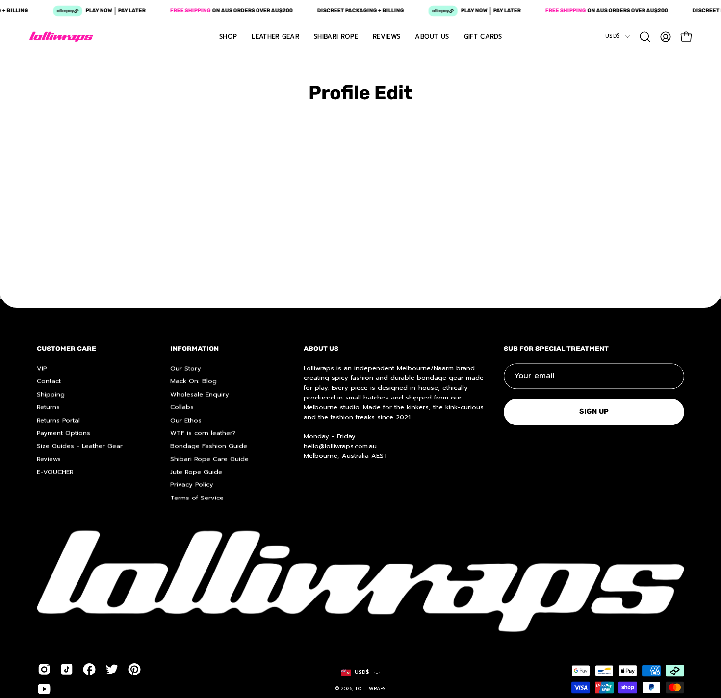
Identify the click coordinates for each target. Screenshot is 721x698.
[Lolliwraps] (61, 37)
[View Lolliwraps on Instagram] (44, 669)
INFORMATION (194, 349)
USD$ (612, 36)
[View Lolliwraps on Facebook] (89, 669)
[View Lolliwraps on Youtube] (44, 688)
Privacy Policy (191, 484)
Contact (49, 380)
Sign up (594, 411)
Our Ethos (186, 419)
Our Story (185, 368)
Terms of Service (197, 497)
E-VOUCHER (55, 471)
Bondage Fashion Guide (208, 445)
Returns (48, 406)
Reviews (49, 458)
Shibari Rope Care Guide (209, 458)
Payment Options (63, 432)
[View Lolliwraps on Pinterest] (134, 669)
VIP (42, 368)
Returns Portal (58, 419)
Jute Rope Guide (196, 471)
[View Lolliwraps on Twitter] (111, 669)
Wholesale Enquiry (199, 394)
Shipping (51, 394)
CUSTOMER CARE (66, 349)
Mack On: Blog (193, 380)
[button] (645, 36)
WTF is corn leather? (203, 432)
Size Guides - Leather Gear (80, 445)
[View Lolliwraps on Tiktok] (66, 669)
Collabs (182, 406)
